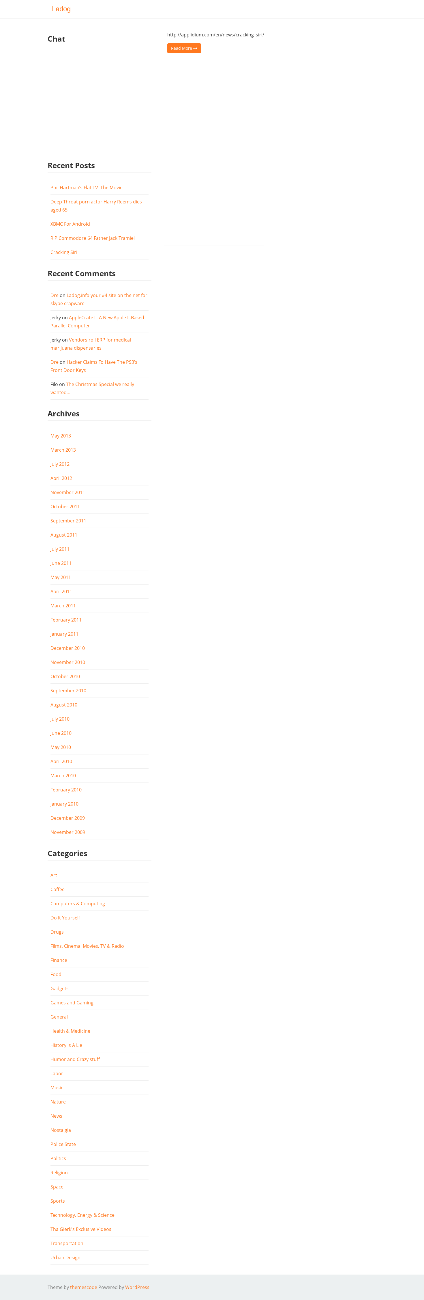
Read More (182, 48)
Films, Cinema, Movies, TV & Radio (87, 946)
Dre (54, 295)
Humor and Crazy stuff (75, 1059)
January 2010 (64, 804)
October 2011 (65, 506)
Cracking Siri (63, 252)
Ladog (61, 9)
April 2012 (61, 478)
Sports (57, 1201)
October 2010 (65, 676)
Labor (56, 1073)
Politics (58, 1158)
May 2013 (60, 436)
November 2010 (67, 662)
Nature (58, 1102)
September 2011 (68, 521)
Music (56, 1087)
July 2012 (60, 464)
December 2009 (67, 818)
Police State (63, 1144)
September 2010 (68, 690)
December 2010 (67, 648)
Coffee (57, 889)
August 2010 (63, 705)
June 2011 (61, 563)
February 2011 (66, 620)
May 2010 (60, 747)
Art (53, 875)
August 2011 (63, 535)
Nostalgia (60, 1130)
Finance (58, 960)
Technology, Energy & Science (82, 1215)
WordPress (137, 1287)
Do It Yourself (65, 918)
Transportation (66, 1243)
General (59, 1017)
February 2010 (66, 790)
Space (56, 1187)
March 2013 (63, 450)
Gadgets (59, 988)
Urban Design (65, 1257)
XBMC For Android (70, 224)
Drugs (57, 932)
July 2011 (60, 549)
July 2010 (60, 719)
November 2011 (67, 492)
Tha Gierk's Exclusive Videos (80, 1229)
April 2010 (61, 761)
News (56, 1116)
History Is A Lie (66, 1045)
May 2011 (60, 577)
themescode (83, 1287)
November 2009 (67, 832)
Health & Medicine (70, 1031)
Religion (59, 1172)
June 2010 (61, 733)
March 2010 (63, 775)
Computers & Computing (77, 903)
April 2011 (61, 591)
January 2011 (64, 634)
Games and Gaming (71, 1002)
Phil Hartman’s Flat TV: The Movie (86, 187)
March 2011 (63, 605)
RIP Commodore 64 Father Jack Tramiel (92, 238)
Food (55, 974)
